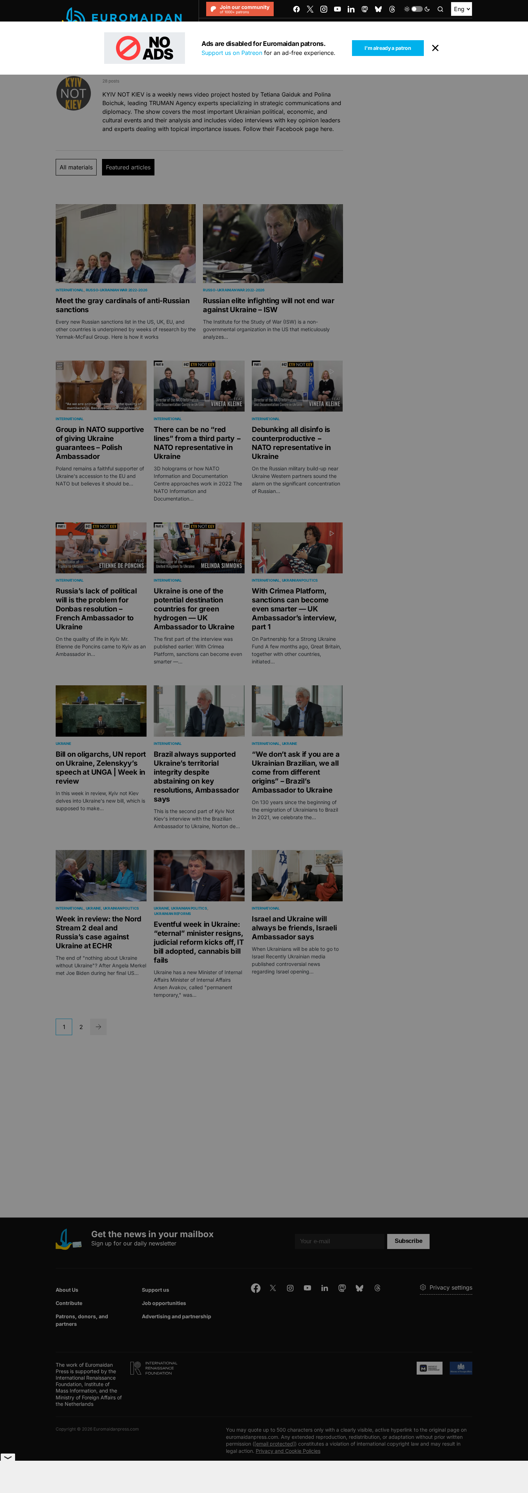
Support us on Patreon (232, 52)
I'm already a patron (388, 48)
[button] (417, 9)
